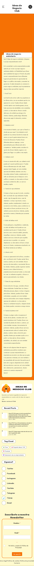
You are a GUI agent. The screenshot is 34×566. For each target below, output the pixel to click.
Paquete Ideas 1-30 (19, 447)
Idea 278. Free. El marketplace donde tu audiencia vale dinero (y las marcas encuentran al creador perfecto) (20, 424)
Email (17, 533)
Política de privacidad (27, 561)
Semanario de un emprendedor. (14, 455)
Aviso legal (3, 561)
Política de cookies (13, 561)
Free (6, 447)
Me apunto (17, 554)
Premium (7, 451)
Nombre (17, 523)
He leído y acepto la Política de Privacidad (18, 547)
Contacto (17, 563)
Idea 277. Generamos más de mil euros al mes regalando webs (20, 432)
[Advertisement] (17, 32)
